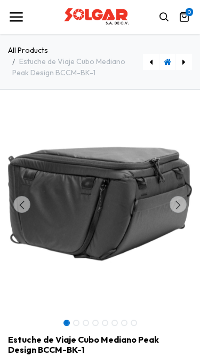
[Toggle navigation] (16, 17)
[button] (22, 204)
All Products (28, 50)
